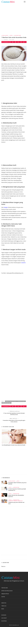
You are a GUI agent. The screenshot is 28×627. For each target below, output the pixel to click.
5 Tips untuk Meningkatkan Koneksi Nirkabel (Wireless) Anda (14, 414)
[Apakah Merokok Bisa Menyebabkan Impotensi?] (4, 495)
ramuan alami (21, 401)
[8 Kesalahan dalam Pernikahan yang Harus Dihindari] (4, 482)
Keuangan (3, 615)
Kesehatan (16, 487)
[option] (14, 437)
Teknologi (3, 605)
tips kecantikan (6, 402)
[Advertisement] (14, 18)
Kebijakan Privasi (5, 593)
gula (7, 401)
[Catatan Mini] (8, 1)
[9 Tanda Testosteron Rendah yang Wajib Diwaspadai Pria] (4, 488)
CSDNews (6, 39)
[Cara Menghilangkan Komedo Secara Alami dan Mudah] (14, 436)
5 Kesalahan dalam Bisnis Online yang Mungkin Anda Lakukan (14, 421)
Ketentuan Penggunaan (6, 590)
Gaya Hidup (5, 35)
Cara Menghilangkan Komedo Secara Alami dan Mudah (13, 445)
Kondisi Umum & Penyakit (16, 500)
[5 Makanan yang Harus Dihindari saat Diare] (4, 501)
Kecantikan (18, 35)
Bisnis (2, 608)
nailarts (23, 262)
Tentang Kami (4, 587)
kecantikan (13, 401)
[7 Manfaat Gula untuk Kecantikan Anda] (14, 53)
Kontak (3, 596)
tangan (6, 207)
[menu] (24, 2)
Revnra (3, 566)
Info (11, 35)
